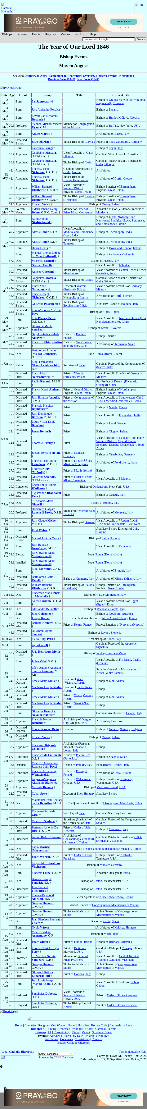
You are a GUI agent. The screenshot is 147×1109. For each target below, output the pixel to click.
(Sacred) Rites (104, 367)
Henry (40, 248)
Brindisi (119, 570)
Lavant (105, 328)
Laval (112, 423)
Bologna (126, 303)
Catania (130, 713)
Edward (41, 204)
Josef (40, 141)
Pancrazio (42, 148)
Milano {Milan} (124, 578)
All (44, 1028)
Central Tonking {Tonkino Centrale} (117, 958)
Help (93, 34)
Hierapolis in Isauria (75, 180)
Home (18, 1025)
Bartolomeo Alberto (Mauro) (44, 352)
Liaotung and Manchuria (118, 803)
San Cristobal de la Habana (77, 344)
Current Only (62, 1032)
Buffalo (113, 125)
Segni (112, 148)
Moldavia (102, 212)
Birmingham (128, 186)
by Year (89, 1035)
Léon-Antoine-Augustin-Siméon (47, 669)
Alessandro (44, 609)
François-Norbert (42, 721)
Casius (89, 162)
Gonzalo (42, 265)
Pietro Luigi (42, 639)
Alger (105, 311)
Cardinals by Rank (120, 1025)
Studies (100, 822)
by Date (78, 1035)
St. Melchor (44, 958)
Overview (89, 75)
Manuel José (45, 538)
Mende (113, 407)
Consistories (82, 1039)
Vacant (86, 1032)
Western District (73, 188)
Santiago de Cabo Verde (111, 653)
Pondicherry (121, 462)
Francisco (47, 342)
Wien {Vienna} (73, 681)
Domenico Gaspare (43, 510)
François (41, 872)
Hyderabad (125, 415)
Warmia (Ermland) (74, 287)
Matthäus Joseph (47, 687)
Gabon (135, 982)
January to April (36, 75)
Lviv (135, 528)
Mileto (108, 933)
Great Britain (83, 191)
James (41, 431)
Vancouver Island (107, 787)
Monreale (120, 512)
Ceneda (113, 494)
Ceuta (106, 921)
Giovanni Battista (42, 974)
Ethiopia (68, 156)
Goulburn (115, 613)
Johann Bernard (46, 452)
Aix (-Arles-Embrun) (114, 618)
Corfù (66, 172)
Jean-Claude (44, 520)
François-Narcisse (42, 407)
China (125, 321)
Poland (81, 289)
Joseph (41, 618)
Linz (111, 680)
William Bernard (42, 188)
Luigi (41, 568)
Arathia (67, 1006)
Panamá (113, 109)
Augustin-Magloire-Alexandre (44, 781)
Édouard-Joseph (45, 729)
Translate (67, 1057)
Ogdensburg (100, 486)
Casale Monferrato (107, 594)
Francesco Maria (46, 594)
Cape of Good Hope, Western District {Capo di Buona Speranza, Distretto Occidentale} (120, 441)
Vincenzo (43, 260)
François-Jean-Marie (44, 462)
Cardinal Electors (105, 1028)
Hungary (89, 793)
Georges (43, 903)
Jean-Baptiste (45, 397)
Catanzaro (115, 829)
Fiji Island (125, 659)
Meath (78, 470)
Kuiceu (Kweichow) (111, 897)
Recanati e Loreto (107, 609)
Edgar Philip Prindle (44, 486)
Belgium (136, 729)
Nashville (126, 855)
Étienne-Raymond (43, 897)
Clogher (113, 431)
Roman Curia (99, 1025)
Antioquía (115, 254)
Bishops (7, 34)
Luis (44, 318)
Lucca (118, 133)
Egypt (110, 604)
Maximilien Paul (47, 801)
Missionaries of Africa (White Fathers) (117, 671)
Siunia (67, 914)
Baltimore (80, 948)
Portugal (115, 538)
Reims (78, 624)
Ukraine (121, 224)
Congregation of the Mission (78, 125)
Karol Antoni (41, 220)
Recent (67, 1035)
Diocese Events (107, 75)
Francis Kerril (46, 389)
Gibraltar (124, 265)
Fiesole (107, 260)
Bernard (42, 622)
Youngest (77, 1028)
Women (61, 1025)
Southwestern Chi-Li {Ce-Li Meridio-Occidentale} (120, 399)
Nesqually (126, 779)
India (75, 235)
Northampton (128, 389)
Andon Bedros (46, 837)
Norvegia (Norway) (132, 624)
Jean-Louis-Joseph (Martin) (43, 982)
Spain (131, 344)
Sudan (113, 273)
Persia (127, 872)
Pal (42, 101)
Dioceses (21, 34)
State (82, 365)
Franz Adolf (41, 287)
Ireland (116, 204)
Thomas (42, 443)
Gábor (39, 793)
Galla (89, 152)
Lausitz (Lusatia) (119, 141)
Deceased (64, 1028)
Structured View (102, 1032)
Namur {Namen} (119, 729)
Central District (83, 389)
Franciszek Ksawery (44, 772)
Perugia (80, 764)
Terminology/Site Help (132, 1051)
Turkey (83, 842)
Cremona (81, 578)
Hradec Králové (118, 117)
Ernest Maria (44, 680)
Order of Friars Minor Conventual (78, 210)
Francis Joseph (41, 170)
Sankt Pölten (84, 687)
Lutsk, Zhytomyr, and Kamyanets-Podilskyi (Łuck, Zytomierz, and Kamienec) (120, 220)
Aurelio (41, 601)
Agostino (40, 645)
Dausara (90, 522)
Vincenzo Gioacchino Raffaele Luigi (45, 764)
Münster (79, 452)
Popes (72, 1025)
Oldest (89, 1028)
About (17, 1051)
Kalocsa (119, 927)
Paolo (41, 848)
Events (36, 34)
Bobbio (107, 502)
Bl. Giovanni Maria (43, 554)
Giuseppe (45, 303)
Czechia (135, 117)
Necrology (125, 75)
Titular (76, 1032)
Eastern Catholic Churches (73, 1042)
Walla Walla (83, 779)
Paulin (41, 381)
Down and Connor (120, 248)
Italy (126, 133)
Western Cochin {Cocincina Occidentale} (117, 522)
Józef (39, 530)
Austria (80, 682)
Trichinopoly (116, 232)
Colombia (128, 254)
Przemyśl (81, 771)
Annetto (43, 271)
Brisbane (114, 941)
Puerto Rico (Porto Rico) (76, 756)
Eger (79, 793)
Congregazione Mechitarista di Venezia (115, 905)
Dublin (78, 941)
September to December (65, 75)
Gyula (40, 927)
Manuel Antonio (46, 254)
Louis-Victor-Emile (43, 423)
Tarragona (120, 344)
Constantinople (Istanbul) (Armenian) (108, 848)
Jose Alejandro (46, 109)
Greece (76, 172)
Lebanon (117, 840)
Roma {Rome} (105, 353)
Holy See (50, 34)
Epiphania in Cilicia (75, 305)
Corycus (90, 141)
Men (53, 1025)
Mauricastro (70, 273)
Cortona (79, 974)
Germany (136, 141)
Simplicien (44, 993)
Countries (30, 1025)
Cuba (84, 345)
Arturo (41, 133)
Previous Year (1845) (61, 79)
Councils (97, 1039)
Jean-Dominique (42, 415)
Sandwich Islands (74, 995)
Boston (97, 881)
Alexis (40, 232)
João (46, 651)
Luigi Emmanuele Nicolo (45, 363)
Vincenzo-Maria (41, 933)
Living (52, 1028)
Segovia (114, 756)
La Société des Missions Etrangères (77, 462)
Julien (39, 661)
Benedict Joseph (41, 881)
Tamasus (68, 243)
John (41, 613)
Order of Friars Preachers (75, 958)
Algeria (114, 311)
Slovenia (116, 328)
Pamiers (81, 334)
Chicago (127, 948)
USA (137, 125)
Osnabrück (115, 454)
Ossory (106, 204)
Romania (118, 103)
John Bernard (40, 889)
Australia (127, 613)
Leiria (105, 538)
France (67, 337)
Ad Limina (51, 1039)
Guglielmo (44, 152)
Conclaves (66, 1039)
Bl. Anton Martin (42, 328)
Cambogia (125, 546)
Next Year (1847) (88, 79)
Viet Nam (134, 524)
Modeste (42, 787)
